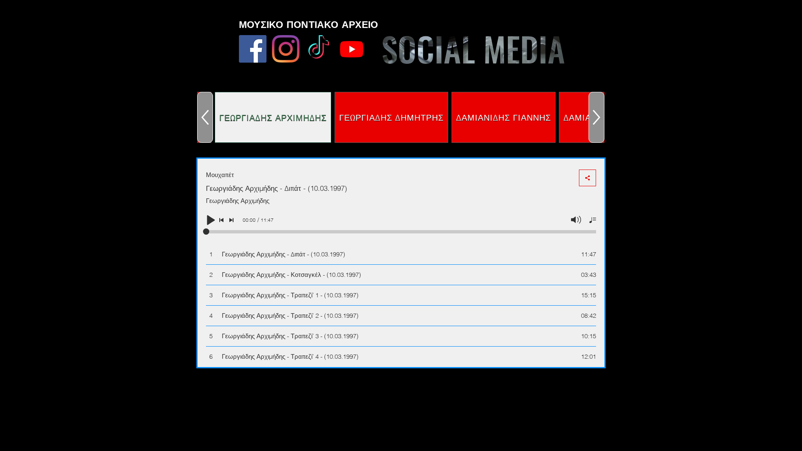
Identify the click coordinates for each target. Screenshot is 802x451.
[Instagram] (285, 49)
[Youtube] (351, 49)
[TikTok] (318, 49)
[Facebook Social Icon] (252, 49)
